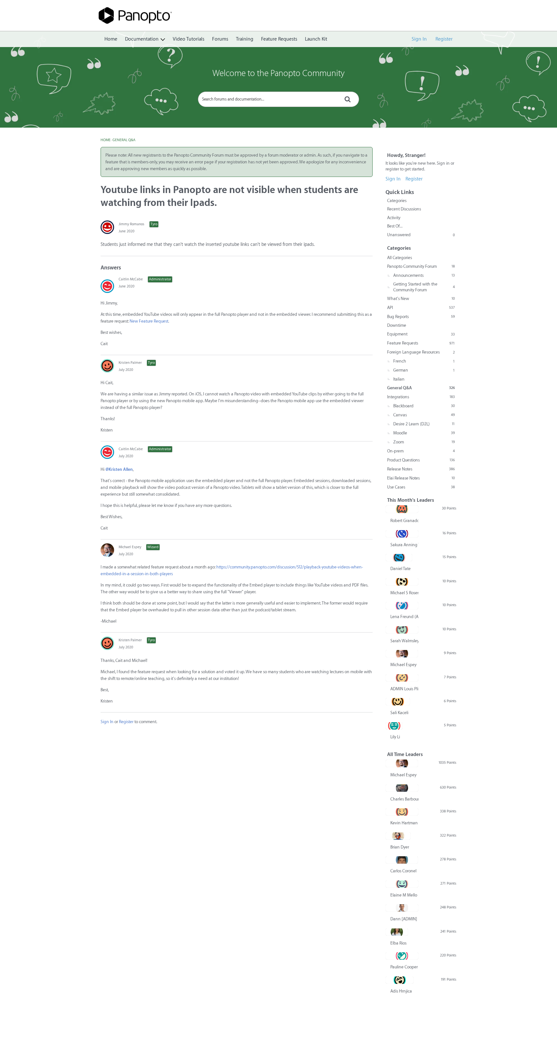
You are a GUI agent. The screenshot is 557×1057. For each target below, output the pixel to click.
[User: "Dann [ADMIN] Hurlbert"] (402, 908)
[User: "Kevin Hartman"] (402, 812)
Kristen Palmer (130, 363)
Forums (220, 39)
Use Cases (421, 487)
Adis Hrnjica (401, 991)
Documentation (142, 39)
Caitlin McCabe (131, 279)
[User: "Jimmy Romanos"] (107, 227)
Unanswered (421, 234)
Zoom (424, 442)
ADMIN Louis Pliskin (404, 688)
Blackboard (424, 405)
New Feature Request (149, 321)
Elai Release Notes (421, 478)
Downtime (396, 325)
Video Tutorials (188, 39)
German (424, 370)
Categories (396, 200)
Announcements (424, 275)
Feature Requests (279, 39)
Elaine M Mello (403, 895)
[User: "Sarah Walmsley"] (402, 630)
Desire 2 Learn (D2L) (424, 424)
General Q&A (421, 387)
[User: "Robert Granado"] (402, 509)
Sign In (419, 39)
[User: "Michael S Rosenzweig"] (402, 582)
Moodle (424, 433)
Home (110, 39)
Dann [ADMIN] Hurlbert (404, 918)
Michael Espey (130, 547)
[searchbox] (278, 99)
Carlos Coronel (403, 870)
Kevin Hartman (404, 822)
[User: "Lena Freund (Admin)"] (402, 605)
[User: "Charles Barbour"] (402, 788)
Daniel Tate (400, 568)
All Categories (399, 257)
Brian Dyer (399, 847)
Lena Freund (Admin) (404, 616)
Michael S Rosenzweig (404, 592)
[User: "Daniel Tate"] (399, 557)
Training (244, 39)
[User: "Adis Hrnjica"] (400, 980)
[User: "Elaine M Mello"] (402, 884)
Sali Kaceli (399, 712)
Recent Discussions (404, 209)
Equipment (421, 334)
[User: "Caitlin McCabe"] (107, 286)
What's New (421, 298)
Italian (399, 379)
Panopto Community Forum (421, 266)
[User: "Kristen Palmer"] (107, 366)
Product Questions (421, 460)
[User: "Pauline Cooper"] (402, 956)
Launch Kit (316, 39)
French (424, 361)
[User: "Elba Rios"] (397, 932)
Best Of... (395, 226)
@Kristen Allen (119, 469)
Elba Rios (398, 943)
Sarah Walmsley (404, 640)
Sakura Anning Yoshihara (404, 544)
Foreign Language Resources (421, 352)
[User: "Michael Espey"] (107, 550)
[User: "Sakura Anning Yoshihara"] (402, 534)
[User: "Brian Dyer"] (398, 836)
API (421, 307)
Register (444, 39)
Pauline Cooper (404, 967)
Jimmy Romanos (131, 224)
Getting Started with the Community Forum (424, 287)
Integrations (421, 396)
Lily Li (395, 736)
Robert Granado (404, 520)
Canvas (424, 414)
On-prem (421, 451)
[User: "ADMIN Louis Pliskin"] (402, 678)
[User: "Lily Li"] (394, 726)
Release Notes (421, 469)
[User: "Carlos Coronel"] (402, 860)
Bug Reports (421, 316)
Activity (393, 217)
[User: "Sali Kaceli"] (398, 701)
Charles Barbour (404, 799)
